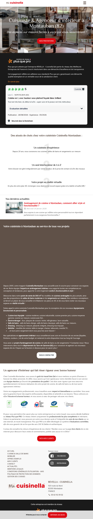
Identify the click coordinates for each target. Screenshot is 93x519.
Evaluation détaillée (19, 108)
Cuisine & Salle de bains (17, 454)
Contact (11, 464)
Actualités (12, 466)
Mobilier (11, 456)
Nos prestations (46, 41)
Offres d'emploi (14, 459)
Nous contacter (46, 355)
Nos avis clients (46, 438)
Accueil (10, 451)
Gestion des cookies (16, 477)
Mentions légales (15, 469)
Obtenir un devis (57, 515)
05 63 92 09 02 (57, 495)
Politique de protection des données (23, 474)
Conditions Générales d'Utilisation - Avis (25, 471)
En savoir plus (13, 81)
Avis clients (12, 461)
